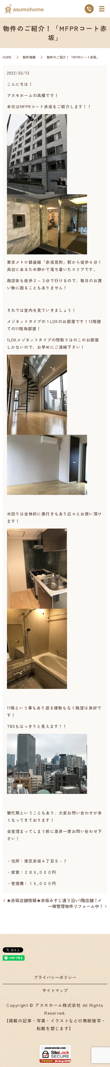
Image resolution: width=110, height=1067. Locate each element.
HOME (7, 57)
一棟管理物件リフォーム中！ (75, 906)
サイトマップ (55, 990)
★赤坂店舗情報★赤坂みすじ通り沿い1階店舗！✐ (54, 900)
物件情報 (29, 57)
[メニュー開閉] (101, 8)
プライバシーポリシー (55, 977)
